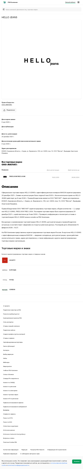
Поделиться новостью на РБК (12, 310)
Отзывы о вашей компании (11, 326)
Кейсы (5, 358)
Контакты (6, 410)
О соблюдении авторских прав (29, 453)
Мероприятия (7, 366)
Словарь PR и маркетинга (11, 378)
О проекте (6, 306)
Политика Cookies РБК (10, 442)
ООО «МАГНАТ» (7, 104)
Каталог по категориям (10, 390)
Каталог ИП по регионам (10, 398)
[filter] (4, 9)
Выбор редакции (8, 354)
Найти (78, 9)
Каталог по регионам (9, 386)
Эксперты (6, 350)
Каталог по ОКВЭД (9, 382)
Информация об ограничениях (57, 449)
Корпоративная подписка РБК (12, 318)
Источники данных (9, 430)
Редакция (24, 449)
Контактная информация (10, 449)
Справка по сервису (9, 414)
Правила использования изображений (15, 406)
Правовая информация (10, 453)
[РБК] (4, 2)
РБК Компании (13, 2)
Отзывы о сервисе (8, 338)
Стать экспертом (8, 322)
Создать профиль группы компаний (14, 334)
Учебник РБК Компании (10, 370)
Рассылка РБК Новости (37, 449)
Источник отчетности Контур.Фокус (14, 434)
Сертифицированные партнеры (13, 342)
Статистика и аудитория (10, 426)
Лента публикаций (9, 346)
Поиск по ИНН (7, 422)
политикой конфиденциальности (18, 465)
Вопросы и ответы (8, 438)
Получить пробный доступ (11, 314)
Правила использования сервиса (13, 402)
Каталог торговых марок (10, 394)
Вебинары (6, 362)
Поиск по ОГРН (8, 418)
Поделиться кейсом (9, 330)
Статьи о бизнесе (8, 374)
